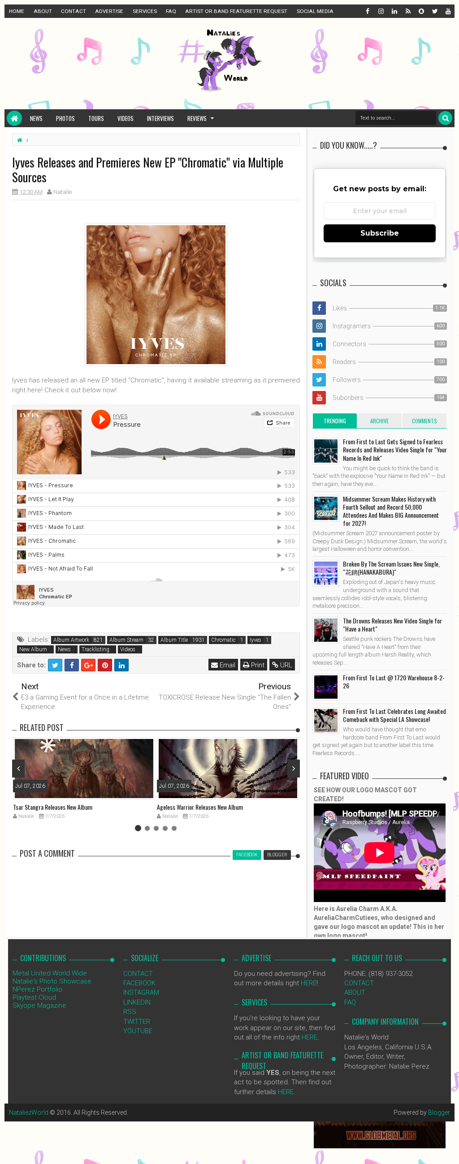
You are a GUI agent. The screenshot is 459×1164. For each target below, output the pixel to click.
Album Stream (126, 640)
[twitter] (434, 11)
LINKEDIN (137, 1002)
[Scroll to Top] (448, 1148)
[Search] (445, 118)
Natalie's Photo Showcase (52, 981)
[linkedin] (394, 11)
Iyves (255, 640)
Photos (65, 118)
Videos (125, 118)
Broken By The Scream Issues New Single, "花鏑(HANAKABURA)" (391, 567)
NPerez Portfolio (37, 989)
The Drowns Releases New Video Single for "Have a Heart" (392, 624)
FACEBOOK (139, 983)
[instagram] (380, 11)
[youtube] (448, 11)
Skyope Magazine (39, 1005)
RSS (129, 1012)
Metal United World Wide (50, 973)
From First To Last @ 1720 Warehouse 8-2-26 (394, 681)
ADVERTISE (109, 11)
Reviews (197, 118)
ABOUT (43, 11)
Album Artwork (71, 640)
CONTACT (73, 11)
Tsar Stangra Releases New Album (52, 807)
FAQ (171, 11)
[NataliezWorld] (14, 118)
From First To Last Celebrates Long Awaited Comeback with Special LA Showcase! (394, 715)
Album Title (174, 640)
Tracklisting (95, 649)
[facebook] (367, 11)
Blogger (439, 1112)
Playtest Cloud (34, 997)
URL (285, 665)
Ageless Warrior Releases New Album (200, 807)
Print (256, 665)
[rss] (407, 11)
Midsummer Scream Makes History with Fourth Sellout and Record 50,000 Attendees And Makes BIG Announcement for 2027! (391, 511)
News (36, 118)
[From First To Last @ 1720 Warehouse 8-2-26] (326, 687)
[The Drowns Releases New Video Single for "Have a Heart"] (326, 630)
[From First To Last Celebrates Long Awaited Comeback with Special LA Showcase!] (326, 720)
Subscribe (379, 233)
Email (226, 665)
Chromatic (223, 640)
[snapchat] (421, 11)
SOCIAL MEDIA (315, 11)
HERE (308, 983)
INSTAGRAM (141, 992)
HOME (16, 11)
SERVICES (145, 11)
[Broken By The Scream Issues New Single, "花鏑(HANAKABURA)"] (326, 573)
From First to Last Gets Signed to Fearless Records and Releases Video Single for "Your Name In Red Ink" (395, 449)
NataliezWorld (28, 1112)
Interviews (160, 118)
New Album (33, 649)
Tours (96, 118)
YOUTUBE (137, 1031)
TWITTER (136, 1022)
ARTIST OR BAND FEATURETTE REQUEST (236, 11)
